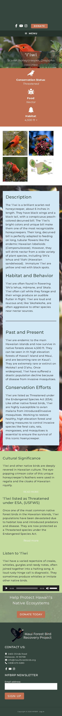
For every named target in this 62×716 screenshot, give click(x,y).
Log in (41, 712)
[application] (31, 588)
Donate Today (31, 614)
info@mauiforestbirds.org (22, 660)
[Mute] (47, 588)
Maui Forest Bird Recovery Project (31, 10)
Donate (39, 26)
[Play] (6, 588)
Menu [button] (33, 33)
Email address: (13, 681)
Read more (31, 491)
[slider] (54, 588)
